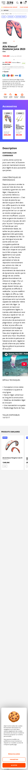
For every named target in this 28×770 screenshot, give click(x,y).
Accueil (2, 13)
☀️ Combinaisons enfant (9, 7)
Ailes (11, 13)
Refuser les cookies (14, 754)
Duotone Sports (21, 16)
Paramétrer (14, 759)
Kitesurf (7, 13)
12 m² (4, 466)
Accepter (14, 765)
